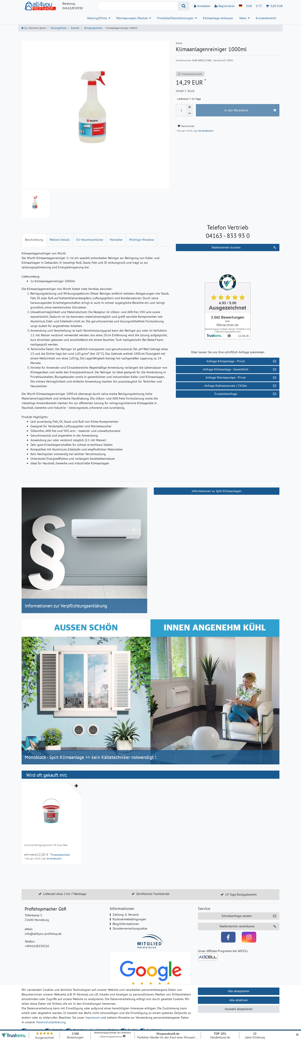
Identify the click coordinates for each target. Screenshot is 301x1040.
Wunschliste (187, 126)
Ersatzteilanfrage (225, 394)
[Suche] (183, 6)
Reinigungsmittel (93, 28)
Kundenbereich (266, 18)
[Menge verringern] (189, 113)
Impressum (92, 1017)
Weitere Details (60, 240)
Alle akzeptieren (238, 991)
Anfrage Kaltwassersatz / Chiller (225, 386)
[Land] (240, 6)
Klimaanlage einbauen (218, 18)
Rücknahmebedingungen (129, 919)
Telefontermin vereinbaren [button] (237, 926)
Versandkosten (206, 130)
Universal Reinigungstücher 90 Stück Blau (46, 845)
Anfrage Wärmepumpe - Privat (226, 377)
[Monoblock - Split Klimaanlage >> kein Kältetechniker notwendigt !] (150, 691)
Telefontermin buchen (226, 247)
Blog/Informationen (126, 924)
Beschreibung (34, 240)
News (242, 18)
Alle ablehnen (238, 1000)
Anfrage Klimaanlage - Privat (225, 361)
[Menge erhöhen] (189, 107)
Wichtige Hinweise (141, 240)
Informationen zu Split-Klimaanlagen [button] (217, 491)
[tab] (34, 239)
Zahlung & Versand (126, 915)
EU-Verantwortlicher (89, 240)
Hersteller (116, 240)
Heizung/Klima (97, 18)
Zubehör (75, 28)
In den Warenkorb (236, 110)
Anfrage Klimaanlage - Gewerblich (225, 369)
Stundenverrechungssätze (130, 928)
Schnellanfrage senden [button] (236, 916)
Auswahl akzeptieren (239, 1009)
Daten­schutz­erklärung (51, 1022)
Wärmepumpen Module (132, 18)
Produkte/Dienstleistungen (175, 18)
